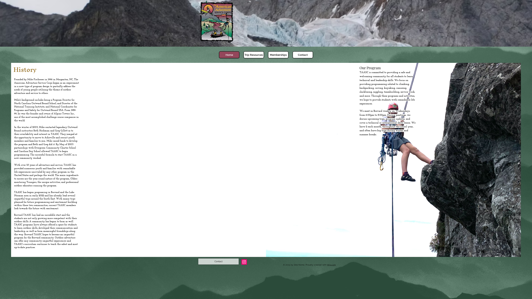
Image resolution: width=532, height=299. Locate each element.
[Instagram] (244, 262)
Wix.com (331, 265)
